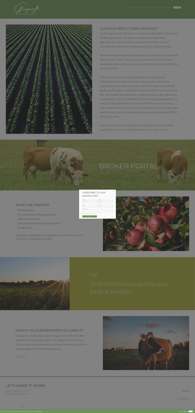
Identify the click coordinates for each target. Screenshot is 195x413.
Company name (85, 208)
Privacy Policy (40, 411)
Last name (100, 199)
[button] (113, 191)
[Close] (193, 411)
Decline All (185, 411)
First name (84, 199)
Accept (191, 411)
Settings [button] (181, 411)
